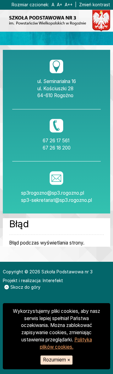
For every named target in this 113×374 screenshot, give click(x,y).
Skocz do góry (25, 287)
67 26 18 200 (57, 148)
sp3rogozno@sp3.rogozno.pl (52, 193)
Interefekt (53, 280)
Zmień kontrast (94, 4)
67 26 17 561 (56, 141)
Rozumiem (56, 360)
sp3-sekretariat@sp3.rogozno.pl (56, 200)
